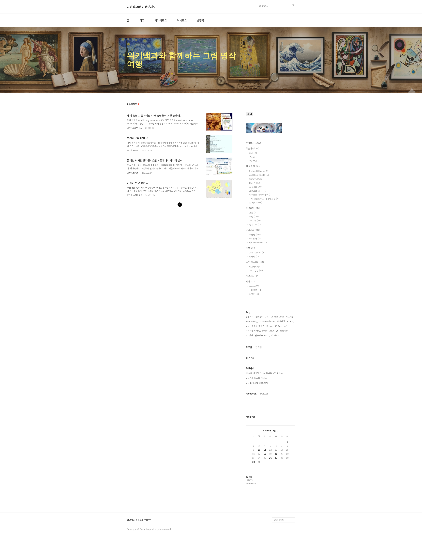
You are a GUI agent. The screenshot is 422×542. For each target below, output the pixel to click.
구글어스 (253, 229)
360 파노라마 (257, 252)
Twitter (264, 393)
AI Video (255, 186)
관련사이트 (279, 519)
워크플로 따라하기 (259, 194)
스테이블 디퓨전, (253, 330)
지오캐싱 (252, 276)
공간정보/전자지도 (134, 127)
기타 (250, 281)
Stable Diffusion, (267, 321)
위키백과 (254, 160)
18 (264, 453)
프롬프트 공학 (257, 190)
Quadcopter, (282, 330)
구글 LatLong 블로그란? (257, 382)
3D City (255, 220)
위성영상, (281, 321)
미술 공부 (252, 148)
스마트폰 (255, 290)
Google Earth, (277, 316)
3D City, (278, 326)
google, (259, 316)
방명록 (200, 20)
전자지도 (255, 224)
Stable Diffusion (259, 170)
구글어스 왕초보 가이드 (256, 377)
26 (270, 457)
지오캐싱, (290, 316)
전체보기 (253, 142)
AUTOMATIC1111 (259, 174)
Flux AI (254, 182)
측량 (254, 216)
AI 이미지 (253, 166)
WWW (254, 286)
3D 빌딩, (250, 335)
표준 (253, 212)
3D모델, (290, 321)
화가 (253, 152)
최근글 (249, 347)
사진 (250, 247)
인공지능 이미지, (262, 335)
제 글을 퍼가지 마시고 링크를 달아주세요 (264, 372)
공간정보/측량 (133, 150)
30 (253, 461)
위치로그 (182, 20)
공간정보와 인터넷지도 (141, 7)
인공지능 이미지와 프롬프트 (139, 520)
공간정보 (253, 208)
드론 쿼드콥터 (255, 261)
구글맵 (255, 234)
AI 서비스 (255, 202)
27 (276, 457)
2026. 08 (270, 431)
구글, (248, 326)
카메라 (254, 256)
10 (259, 449)
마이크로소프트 (258, 242)
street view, (268, 330)
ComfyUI (255, 178)
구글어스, (250, 316)
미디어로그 (160, 20)
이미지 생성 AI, (258, 326)
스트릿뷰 (255, 238)
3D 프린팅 (256, 270)
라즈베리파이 (256, 266)
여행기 (254, 294)
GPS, (267, 316)
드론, (286, 326)
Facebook (251, 393)
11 (264, 449)
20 (276, 453)
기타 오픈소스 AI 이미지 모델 (264, 198)
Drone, (270, 326)
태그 (141, 20)
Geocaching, (252, 321)
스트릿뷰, (275, 335)
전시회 (253, 156)
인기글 (258, 347)
